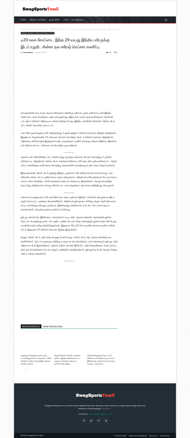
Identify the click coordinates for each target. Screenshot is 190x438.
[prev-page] (22, 369)
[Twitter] (30, 312)
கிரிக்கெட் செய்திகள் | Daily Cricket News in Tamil (46, 29)
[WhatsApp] (42, 312)
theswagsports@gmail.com (100, 414)
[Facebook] (23, 312)
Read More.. (107, 409)
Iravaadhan (28, 52)
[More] (49, 312)
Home (23, 29)
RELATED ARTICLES (31, 326)
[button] (166, 19)
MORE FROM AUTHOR (52, 326)
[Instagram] (91, 421)
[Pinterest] (36, 312)
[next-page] (27, 369)
